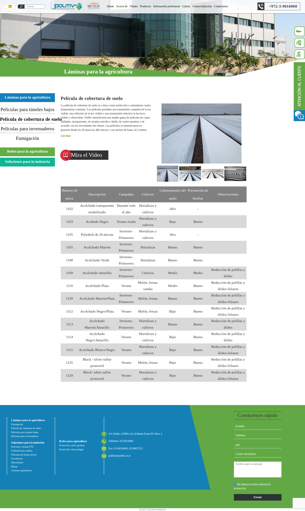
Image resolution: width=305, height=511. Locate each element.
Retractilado (17, 462)
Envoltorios (17, 458)
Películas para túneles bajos (28, 109)
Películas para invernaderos (27, 128)
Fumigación (27, 138)
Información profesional (166, 6)
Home (110, 6)
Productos (145, 6)
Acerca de (121, 6)
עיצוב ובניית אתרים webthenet (152, 509)
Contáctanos (221, 6)
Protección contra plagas (71, 449)
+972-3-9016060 (283, 6)
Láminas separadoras (21, 470)
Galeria (186, 6)
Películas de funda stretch (24, 454)
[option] (201, 133)
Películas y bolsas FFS (22, 446)
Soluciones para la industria (27, 162)
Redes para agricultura (73, 441)
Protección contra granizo (72, 445)
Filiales (134, 6)
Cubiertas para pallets (21, 450)
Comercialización (202, 6)
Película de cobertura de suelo (27, 119)
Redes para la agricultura (27, 151)
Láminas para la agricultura (27, 97)
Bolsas (14, 466)
